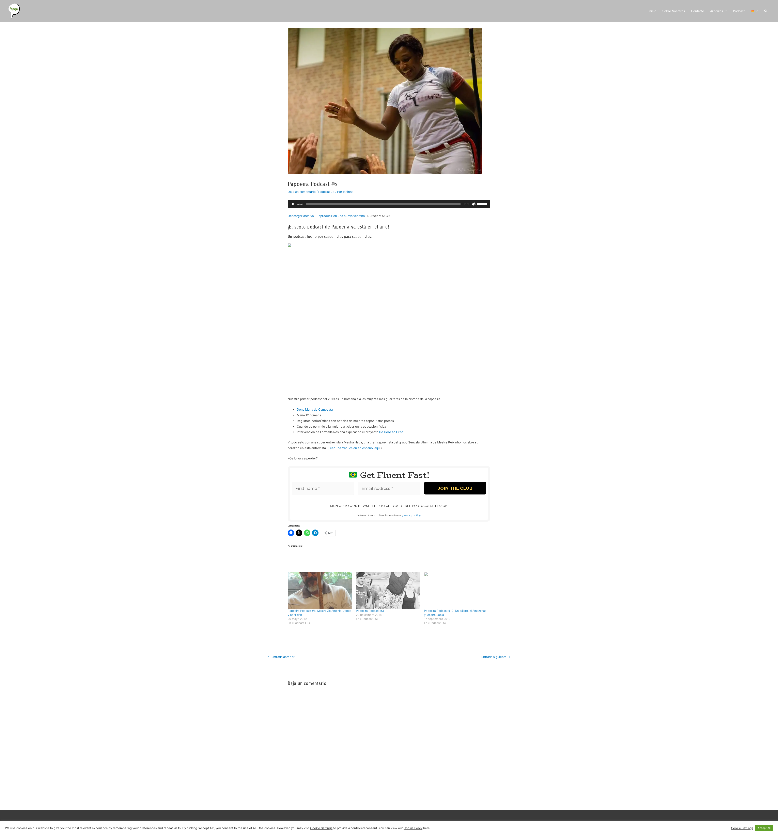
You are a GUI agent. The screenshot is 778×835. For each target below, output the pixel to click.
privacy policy (400, 471)
